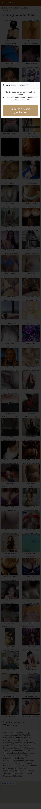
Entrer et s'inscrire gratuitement (20, 111)
